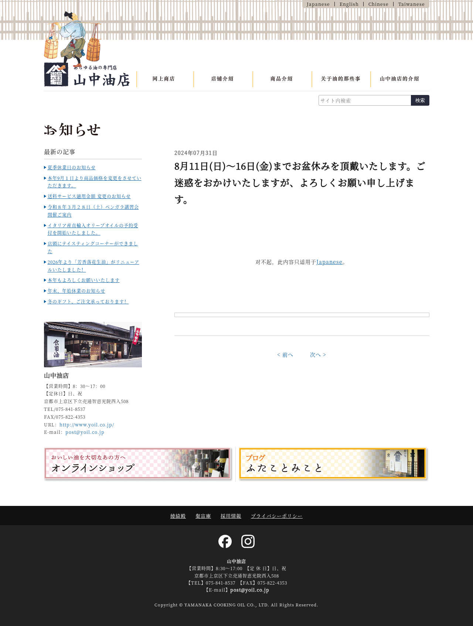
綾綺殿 (178, 515)
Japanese (329, 261)
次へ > (318, 354)
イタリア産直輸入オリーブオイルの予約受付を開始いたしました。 (93, 229)
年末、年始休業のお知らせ (76, 291)
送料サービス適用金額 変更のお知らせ (89, 196)
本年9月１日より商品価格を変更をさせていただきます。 (95, 182)
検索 (420, 100)
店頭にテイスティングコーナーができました (93, 247)
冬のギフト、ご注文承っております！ (88, 301)
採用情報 (231, 515)
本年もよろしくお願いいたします (84, 280)
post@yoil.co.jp (85, 432)
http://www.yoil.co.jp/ (86, 424)
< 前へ (285, 354)
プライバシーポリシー (277, 515)
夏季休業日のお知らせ (72, 167)
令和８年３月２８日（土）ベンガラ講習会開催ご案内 (93, 211)
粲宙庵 (203, 515)
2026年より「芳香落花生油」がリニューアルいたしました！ (93, 266)
